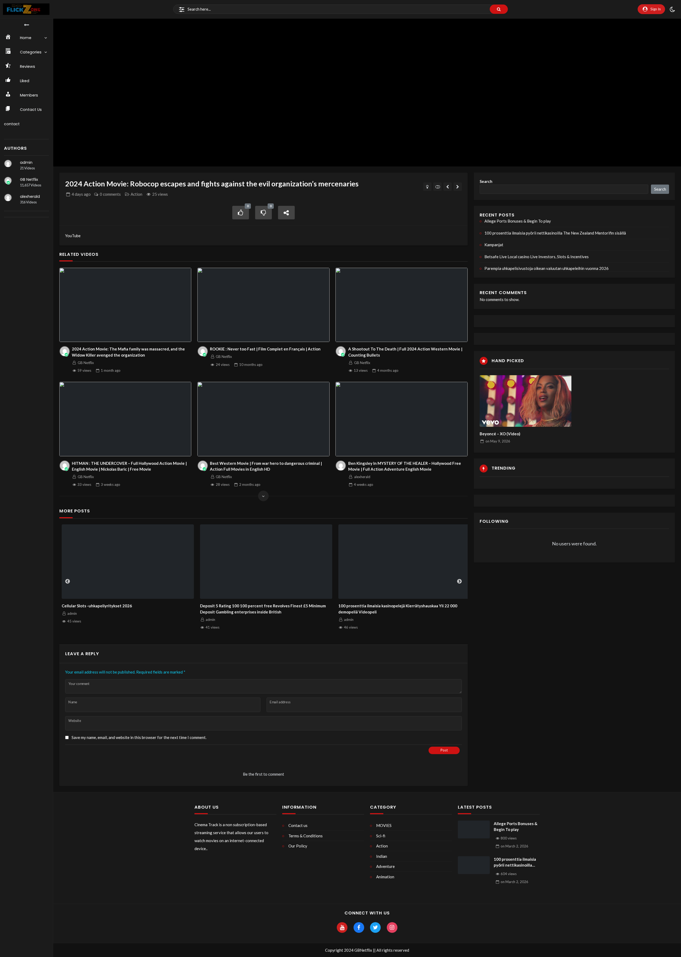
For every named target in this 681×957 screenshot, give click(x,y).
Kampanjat (493, 244)
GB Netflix (29, 179)
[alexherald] (8, 198)
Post (444, 750)
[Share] (286, 212)
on (497, 441)
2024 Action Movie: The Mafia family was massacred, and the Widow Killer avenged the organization (128, 351)
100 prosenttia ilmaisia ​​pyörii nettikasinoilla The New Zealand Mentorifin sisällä (555, 233)
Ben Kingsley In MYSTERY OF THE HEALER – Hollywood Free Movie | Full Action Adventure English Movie (404, 466)
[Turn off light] (427, 186)
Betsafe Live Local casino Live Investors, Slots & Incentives (536, 256)
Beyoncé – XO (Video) (500, 433)
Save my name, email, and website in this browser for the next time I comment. (139, 737)
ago (81, 194)
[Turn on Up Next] (437, 186)
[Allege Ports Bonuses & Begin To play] (474, 830)
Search (486, 181)
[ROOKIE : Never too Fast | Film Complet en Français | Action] (263, 305)
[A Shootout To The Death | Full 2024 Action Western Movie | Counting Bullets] (401, 305)
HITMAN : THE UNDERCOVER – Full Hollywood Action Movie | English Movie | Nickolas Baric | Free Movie (129, 466)
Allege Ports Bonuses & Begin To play (517, 221)
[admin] (8, 164)
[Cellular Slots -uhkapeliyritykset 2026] (125, 561)
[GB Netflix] (8, 181)
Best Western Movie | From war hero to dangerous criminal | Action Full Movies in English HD (266, 466)
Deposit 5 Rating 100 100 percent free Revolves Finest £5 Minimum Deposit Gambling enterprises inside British (260, 608)
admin (26, 162)
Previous (67, 581)
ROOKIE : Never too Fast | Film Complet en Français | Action (265, 348)
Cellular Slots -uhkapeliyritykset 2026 (94, 605)
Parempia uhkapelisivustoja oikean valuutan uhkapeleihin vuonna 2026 (546, 268)
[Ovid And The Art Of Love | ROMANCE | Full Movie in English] (447, 186)
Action (136, 194)
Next (459, 581)
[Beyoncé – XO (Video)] (525, 401)
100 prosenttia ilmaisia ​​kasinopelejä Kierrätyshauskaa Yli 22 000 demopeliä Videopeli (395, 608)
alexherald (30, 196)
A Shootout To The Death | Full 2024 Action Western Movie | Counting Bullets (405, 351)
